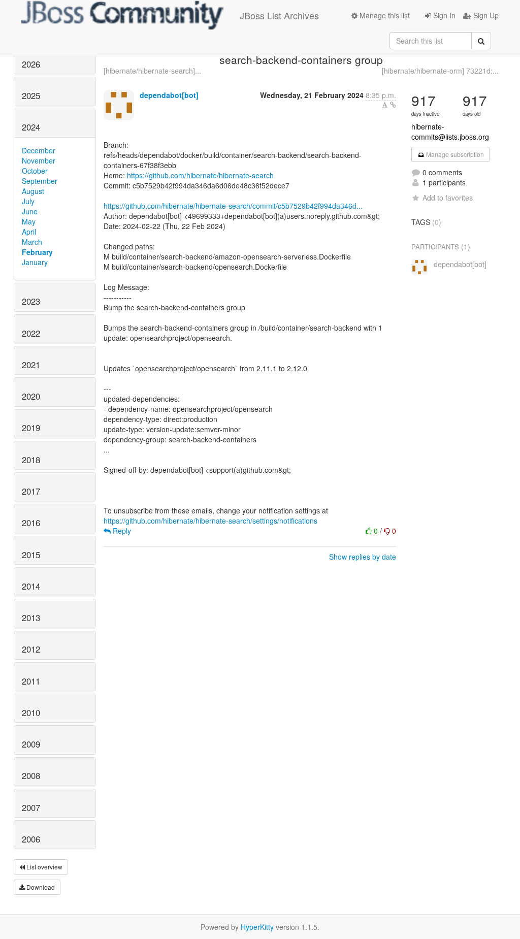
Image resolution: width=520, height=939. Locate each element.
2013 (31, 617)
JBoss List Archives (279, 15)
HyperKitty (257, 927)
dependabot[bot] (169, 95)
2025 (31, 95)
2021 (31, 365)
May (29, 221)
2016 (31, 522)
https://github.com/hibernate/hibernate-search (200, 175)
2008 (31, 775)
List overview (43, 866)
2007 (31, 807)
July (28, 201)
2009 (31, 744)
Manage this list (384, 15)
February (37, 252)
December (38, 150)
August (33, 191)
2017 (31, 491)
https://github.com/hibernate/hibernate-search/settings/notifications (210, 520)
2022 (31, 333)
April (29, 231)
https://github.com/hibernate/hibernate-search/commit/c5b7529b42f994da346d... (233, 206)
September (39, 181)
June (30, 211)
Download (40, 887)
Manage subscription (454, 154)
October (35, 171)
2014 (31, 586)
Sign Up (485, 15)
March (32, 242)
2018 (31, 460)
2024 (31, 127)
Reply (121, 531)
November (38, 160)
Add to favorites (447, 197)
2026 (31, 64)
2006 (31, 839)
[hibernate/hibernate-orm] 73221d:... (440, 71)
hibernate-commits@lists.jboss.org (450, 131)
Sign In (443, 15)
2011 (31, 681)
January (35, 262)
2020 (31, 396)
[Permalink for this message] (393, 104)
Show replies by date (362, 557)
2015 (31, 554)
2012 (31, 649)
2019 (31, 428)
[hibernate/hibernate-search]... (152, 71)
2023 (31, 301)
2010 (31, 712)
